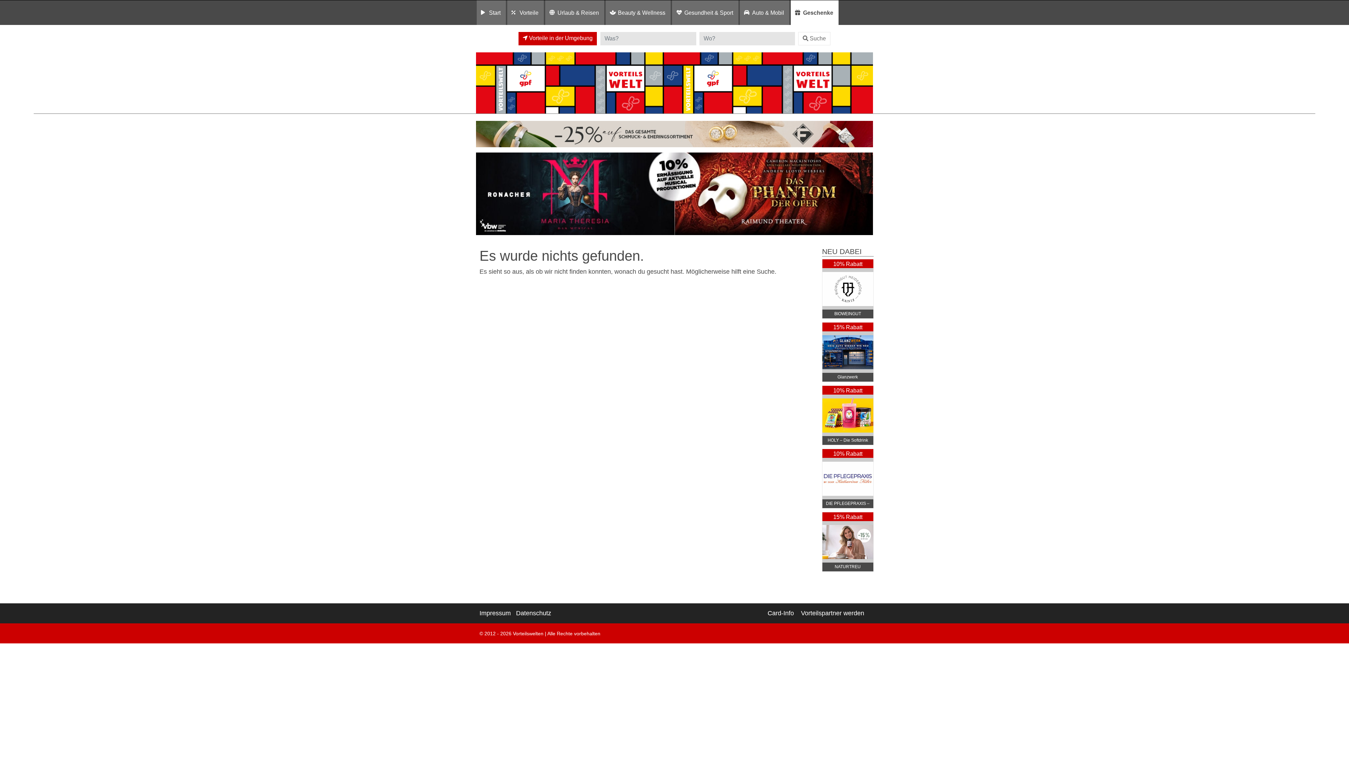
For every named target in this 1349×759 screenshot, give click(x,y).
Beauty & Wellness (641, 12)
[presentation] (482, 194)
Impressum (495, 613)
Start (495, 12)
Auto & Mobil (768, 12)
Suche (818, 38)
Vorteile (529, 12)
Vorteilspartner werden (832, 613)
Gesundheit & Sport (708, 12)
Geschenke (818, 12)
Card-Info (781, 613)
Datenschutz (533, 613)
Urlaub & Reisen (578, 12)
